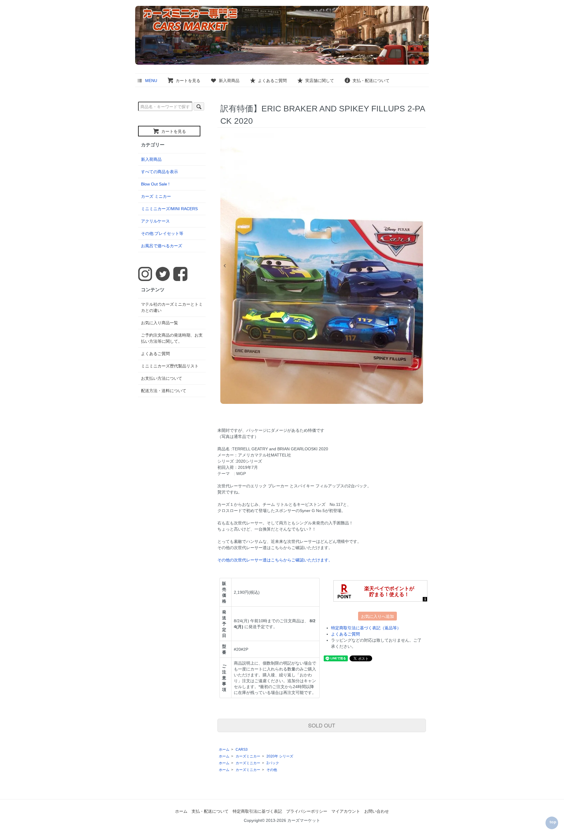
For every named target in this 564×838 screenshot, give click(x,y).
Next (418, 266)
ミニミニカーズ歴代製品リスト (170, 366)
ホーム (224, 749)
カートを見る (188, 80)
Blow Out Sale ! (155, 184)
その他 (271, 770)
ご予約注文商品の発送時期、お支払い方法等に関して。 (172, 338)
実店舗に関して (319, 80)
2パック (272, 763)
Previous (224, 266)
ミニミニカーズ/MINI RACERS (169, 208)
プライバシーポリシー (306, 811)
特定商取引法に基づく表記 (257, 811)
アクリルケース (155, 221)
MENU (151, 80)
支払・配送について (371, 80)
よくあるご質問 (272, 80)
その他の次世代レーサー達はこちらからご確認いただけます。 (275, 560)
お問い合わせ (376, 811)
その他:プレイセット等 (162, 233)
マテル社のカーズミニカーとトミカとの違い (172, 307)
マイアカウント (345, 811)
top (553, 821)
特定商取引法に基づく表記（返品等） (366, 627)
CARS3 (242, 749)
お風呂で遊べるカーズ (161, 245)
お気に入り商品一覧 (159, 322)
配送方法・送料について (163, 390)
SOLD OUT (321, 725)
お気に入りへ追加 (377, 616)
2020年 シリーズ (279, 756)
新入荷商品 (229, 80)
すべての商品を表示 (159, 171)
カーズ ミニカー (156, 196)
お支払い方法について (161, 378)
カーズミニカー (248, 756)
